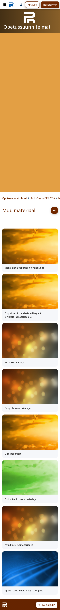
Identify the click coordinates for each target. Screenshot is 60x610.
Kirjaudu (32, 4)
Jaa (54, 210)
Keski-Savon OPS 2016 (42, 198)
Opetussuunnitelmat (14, 198)
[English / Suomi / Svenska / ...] (21, 4)
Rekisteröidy (50, 4)
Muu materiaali (19, 210)
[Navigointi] (4, 4)
